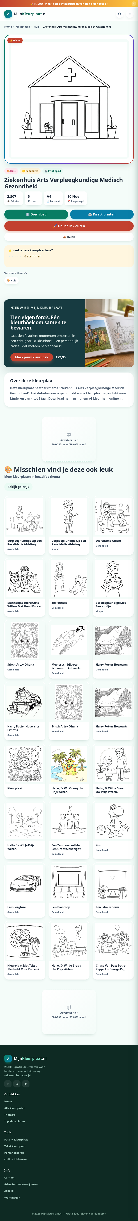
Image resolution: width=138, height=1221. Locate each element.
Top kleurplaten (14, 1121)
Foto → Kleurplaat (16, 1139)
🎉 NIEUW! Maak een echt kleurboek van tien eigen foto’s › (69, 3)
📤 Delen (69, 237)
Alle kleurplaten (14, 1108)
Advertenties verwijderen (21, 1184)
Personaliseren (14, 1152)
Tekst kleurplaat (15, 1146)
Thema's (9, 1114)
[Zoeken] (120, 14)
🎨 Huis (11, 280)
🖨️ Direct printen (102, 214)
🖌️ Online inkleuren (69, 226)
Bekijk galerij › (18, 487)
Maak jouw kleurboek (31, 357)
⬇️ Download (36, 214)
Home (8, 26)
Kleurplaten (23, 26)
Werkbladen (12, 1197)
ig (17, 1083)
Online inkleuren (15, 1159)
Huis (36, 26)
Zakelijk (9, 1190)
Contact (9, 1177)
